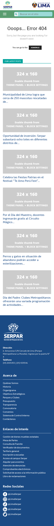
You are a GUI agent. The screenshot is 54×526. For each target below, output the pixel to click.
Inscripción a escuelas (13, 454)
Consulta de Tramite (13, 444)
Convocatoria (9, 408)
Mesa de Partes (10, 440)
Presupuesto (9, 401)
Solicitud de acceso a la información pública (24, 472)
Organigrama (9, 390)
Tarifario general (11, 451)
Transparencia (10, 404)
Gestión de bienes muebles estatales (21, 436)
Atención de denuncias (14, 465)
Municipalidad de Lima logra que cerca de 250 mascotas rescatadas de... (25, 98)
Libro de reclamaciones (14, 476)
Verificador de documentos (16, 447)
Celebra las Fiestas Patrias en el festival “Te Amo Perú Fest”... (23, 179)
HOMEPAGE (35, 48)
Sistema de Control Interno (16, 415)
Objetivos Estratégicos (14, 394)
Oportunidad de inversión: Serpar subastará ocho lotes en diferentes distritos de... (25, 139)
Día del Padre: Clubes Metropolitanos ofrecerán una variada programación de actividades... (27, 301)
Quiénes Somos (10, 383)
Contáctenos (9, 419)
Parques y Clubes (11, 397)
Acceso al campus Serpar (15, 458)
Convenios (8, 412)
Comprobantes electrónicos (16, 469)
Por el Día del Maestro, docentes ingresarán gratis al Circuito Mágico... (23, 218)
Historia (7, 386)
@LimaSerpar (14, 494)
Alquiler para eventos (13, 462)
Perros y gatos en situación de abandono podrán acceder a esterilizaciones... (22, 260)
